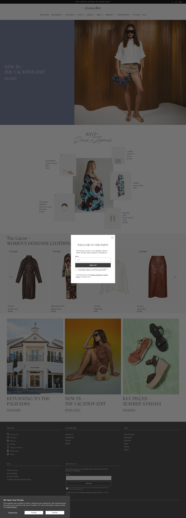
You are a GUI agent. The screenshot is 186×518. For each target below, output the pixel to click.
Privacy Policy (11, 507)
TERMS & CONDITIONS (96, 275)
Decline (55, 512)
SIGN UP (93, 265)
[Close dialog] (112, 237)
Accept (33, 512)
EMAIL (77, 256)
